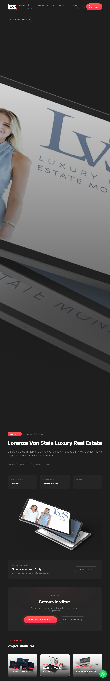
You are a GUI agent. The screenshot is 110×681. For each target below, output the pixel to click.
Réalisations (43, 5)
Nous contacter (94, 6)
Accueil (22, 5)
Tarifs (52, 5)
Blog (75, 5)
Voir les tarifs (71, 620)
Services (62, 5)
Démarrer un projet (39, 620)
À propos (29, 7)
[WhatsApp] (103, 674)
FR (80, 7)
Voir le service (84, 569)
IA (69, 5)
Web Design (15, 434)
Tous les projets (21, 19)
